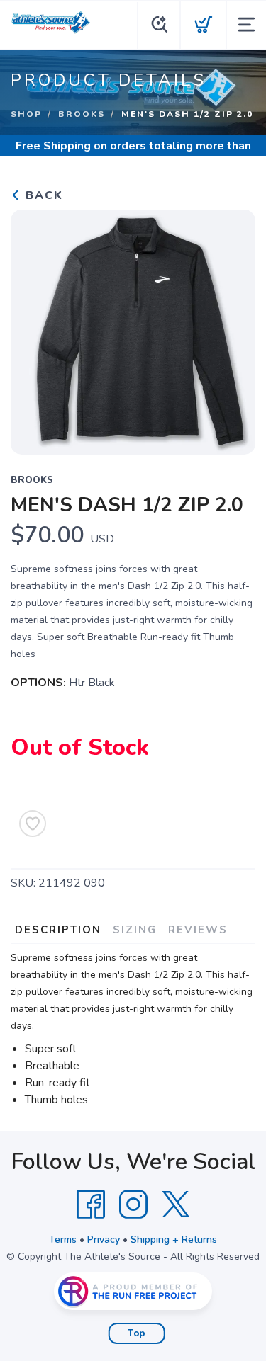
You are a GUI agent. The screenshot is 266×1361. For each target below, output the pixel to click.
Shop (26, 114)
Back (42, 195)
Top (136, 1333)
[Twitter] (176, 1204)
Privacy (103, 1239)
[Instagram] (133, 1204)
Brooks (81, 114)
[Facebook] (91, 1204)
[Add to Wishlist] (32, 823)
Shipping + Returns (174, 1239)
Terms (63, 1239)
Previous (32, 328)
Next (233, 328)
